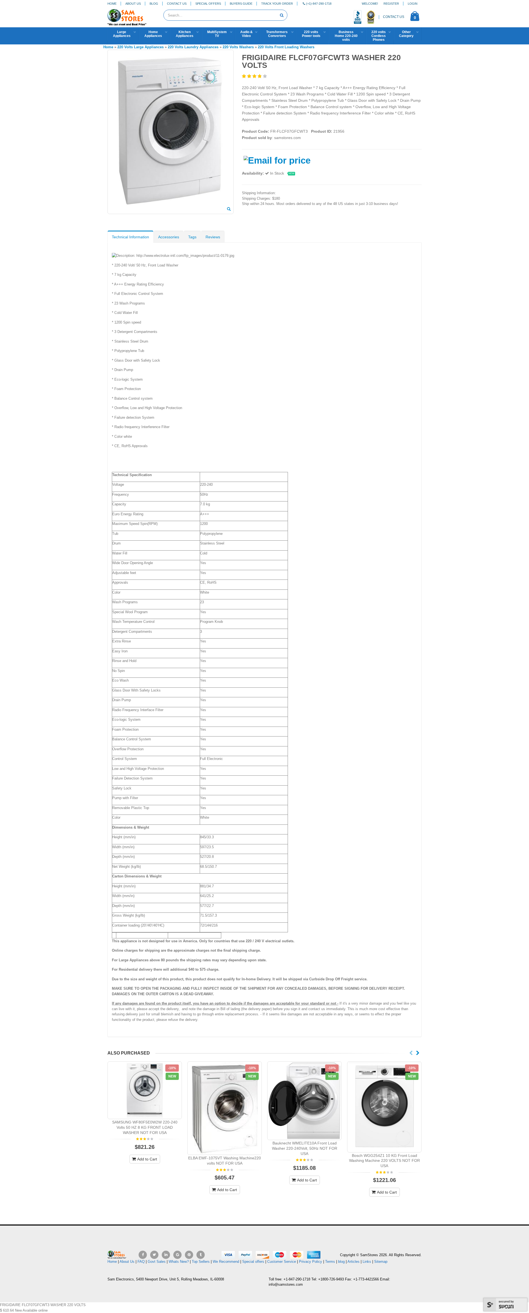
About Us (133, 3)
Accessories (168, 237)
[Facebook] (143, 1255)
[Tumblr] (200, 1255)
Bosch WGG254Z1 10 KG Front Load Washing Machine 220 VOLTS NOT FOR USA (384, 1160)
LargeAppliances (122, 34)
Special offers (253, 1261)
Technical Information (130, 237)
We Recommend (226, 1261)
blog (341, 1261)
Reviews (213, 237)
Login (412, 3)
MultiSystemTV (217, 34)
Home (112, 3)
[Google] (177, 1255)
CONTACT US (393, 17)
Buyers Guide (241, 3)
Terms (330, 1261)
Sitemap (380, 1261)
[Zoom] (229, 209)
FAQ (141, 1261)
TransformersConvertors (277, 34)
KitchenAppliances (184, 34)
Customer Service (281, 1261)
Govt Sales (157, 1261)
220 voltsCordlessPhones (378, 36)
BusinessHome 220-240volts (346, 36)
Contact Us (177, 3)
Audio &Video (246, 34)
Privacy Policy (310, 1261)
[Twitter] (154, 1255)
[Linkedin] (166, 1255)
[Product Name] (145, 1090)
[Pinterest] (189, 1255)
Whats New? (179, 1261)
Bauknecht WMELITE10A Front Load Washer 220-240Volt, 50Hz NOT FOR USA (304, 1148)
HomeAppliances (153, 34)
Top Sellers (201, 1261)
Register (391, 3)
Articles (353, 1261)
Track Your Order (277, 3)
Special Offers (208, 3)
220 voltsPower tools (311, 34)
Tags (192, 237)
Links (367, 1261)
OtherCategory (406, 34)
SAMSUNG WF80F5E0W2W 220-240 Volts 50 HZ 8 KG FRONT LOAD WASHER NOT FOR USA (144, 1127)
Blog (154, 3)
